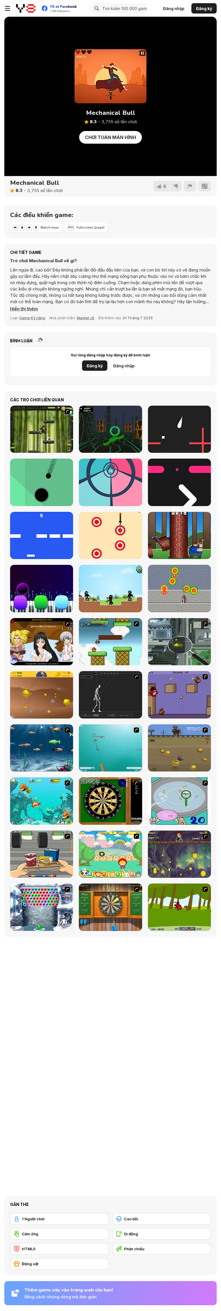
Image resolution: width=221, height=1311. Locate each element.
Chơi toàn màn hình (110, 137)
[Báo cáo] (190, 186)
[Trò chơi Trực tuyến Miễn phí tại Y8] (25, 8)
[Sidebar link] (7, 8)
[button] (24, 309)
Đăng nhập (173, 8)
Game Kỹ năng (32, 318)
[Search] (96, 8)
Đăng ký (204, 8)
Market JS (85, 318)
